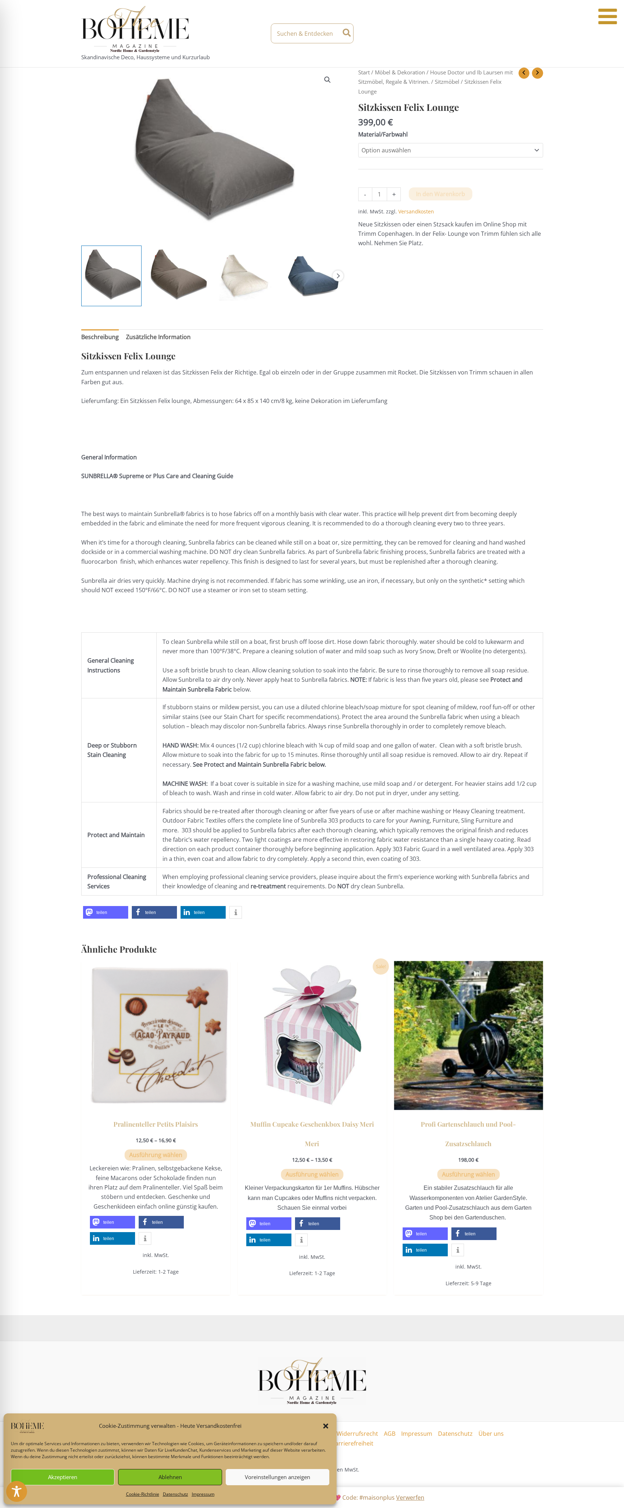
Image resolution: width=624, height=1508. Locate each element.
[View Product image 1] (111, 276)
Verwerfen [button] (410, 1498)
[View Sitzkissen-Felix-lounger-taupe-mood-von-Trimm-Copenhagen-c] (177, 276)
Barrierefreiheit (352, 1443)
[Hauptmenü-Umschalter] (536, 34)
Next (338, 275)
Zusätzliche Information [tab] (158, 337)
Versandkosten (416, 211)
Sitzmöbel (447, 81)
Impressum (203, 1494)
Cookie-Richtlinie (142, 1494)
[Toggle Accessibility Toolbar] (16, 1491)
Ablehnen (170, 1477)
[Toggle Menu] (607, 16)
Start (364, 72)
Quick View (155, 1103)
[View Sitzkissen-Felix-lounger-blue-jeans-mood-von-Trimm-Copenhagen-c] (309, 276)
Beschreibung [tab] (100, 337)
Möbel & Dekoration (400, 72)
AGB (389, 1434)
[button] (325, 1426)
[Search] (347, 33)
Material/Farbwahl (383, 134)
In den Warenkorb (440, 194)
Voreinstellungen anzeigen (277, 1477)
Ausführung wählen (155, 1155)
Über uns (491, 1434)
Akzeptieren (62, 1477)
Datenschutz (175, 1494)
